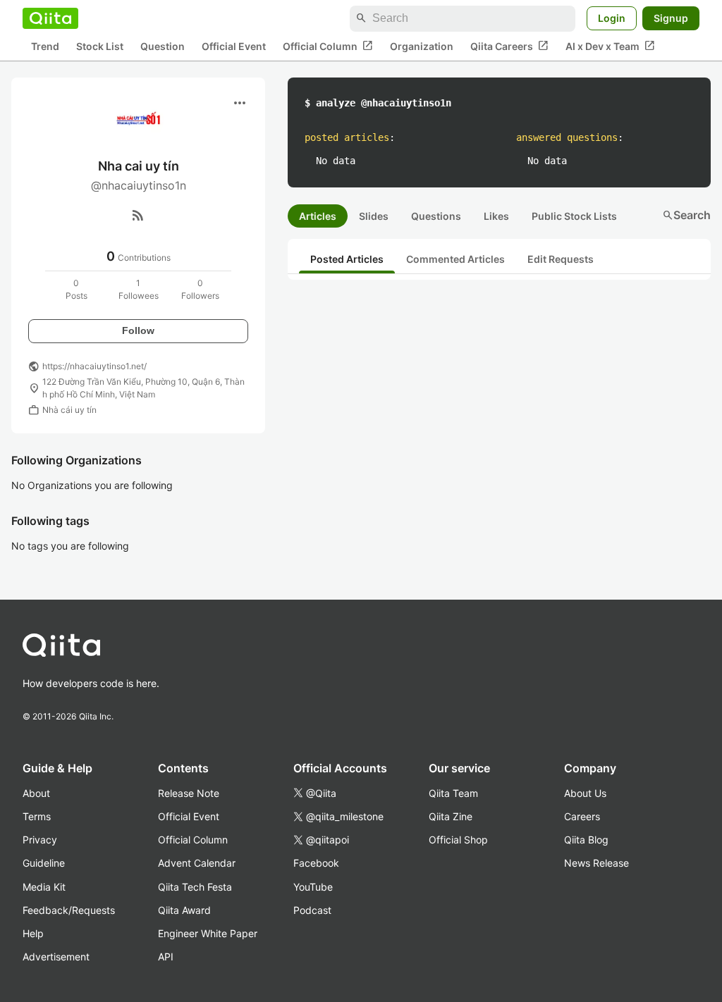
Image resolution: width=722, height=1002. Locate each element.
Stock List (99, 46)
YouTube (313, 887)
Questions (436, 216)
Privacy (40, 840)
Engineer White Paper (207, 933)
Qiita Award (184, 910)
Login (611, 18)
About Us (585, 793)
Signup (671, 18)
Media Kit (44, 887)
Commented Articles (455, 259)
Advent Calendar (196, 863)
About (36, 793)
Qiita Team (453, 793)
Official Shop (458, 840)
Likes (496, 216)
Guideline (44, 863)
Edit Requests (560, 259)
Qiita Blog (586, 840)
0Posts (76, 289)
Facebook (316, 863)
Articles (317, 216)
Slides (373, 216)
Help (33, 933)
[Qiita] (50, 18)
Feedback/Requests (69, 910)
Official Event (234, 46)
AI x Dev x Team (610, 46)
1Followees (138, 289)
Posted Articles (347, 259)
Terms (37, 816)
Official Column (328, 46)
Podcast (312, 910)
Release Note (188, 793)
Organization (421, 46)
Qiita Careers (509, 46)
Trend (45, 46)
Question (162, 46)
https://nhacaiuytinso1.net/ (94, 366)
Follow (138, 330)
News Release (596, 863)
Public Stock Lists (574, 216)
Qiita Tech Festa (195, 887)
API (165, 957)
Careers (582, 816)
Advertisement (56, 957)
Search (686, 215)
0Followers (200, 289)
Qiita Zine (450, 816)
